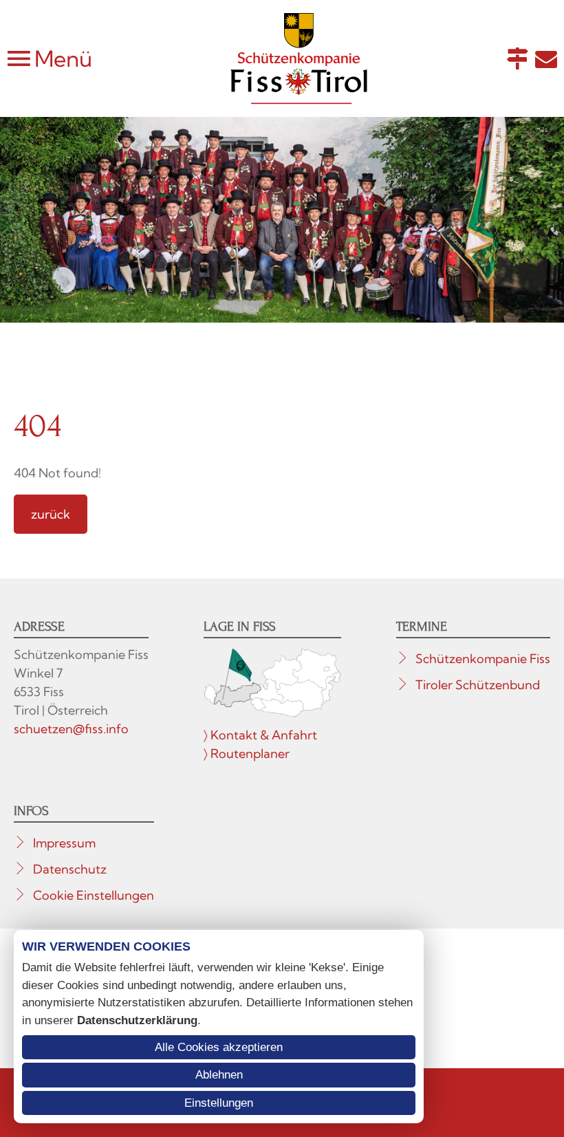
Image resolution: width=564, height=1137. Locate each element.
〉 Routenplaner (247, 753)
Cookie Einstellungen (93, 895)
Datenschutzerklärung (137, 1020)
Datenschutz (70, 869)
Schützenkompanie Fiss (482, 659)
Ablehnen (219, 1074)
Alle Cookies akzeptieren (219, 1047)
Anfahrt (517, 58)
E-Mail (546, 58)
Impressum (64, 843)
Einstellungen (218, 1102)
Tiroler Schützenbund (477, 685)
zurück (50, 514)
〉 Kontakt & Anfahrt (260, 735)
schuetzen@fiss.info (71, 729)
